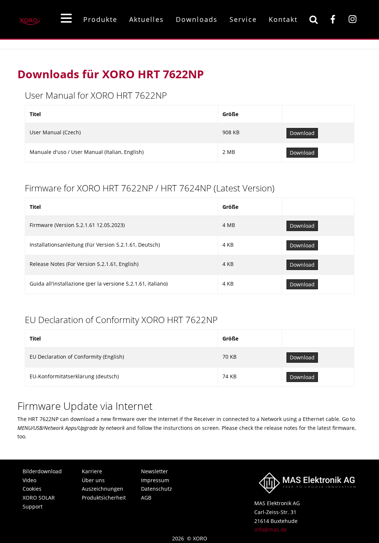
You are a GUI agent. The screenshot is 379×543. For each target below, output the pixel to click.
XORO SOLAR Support (39, 502)
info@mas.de (270, 529)
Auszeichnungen (102, 488)
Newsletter (154, 471)
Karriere (92, 471)
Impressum (155, 480)
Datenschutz (156, 488)
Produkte (100, 19)
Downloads (197, 19)
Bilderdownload (42, 471)
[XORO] (30, 19)
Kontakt (283, 19)
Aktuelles (146, 19)
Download (302, 132)
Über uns (93, 480)
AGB (146, 497)
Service (243, 19)
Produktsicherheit (103, 497)
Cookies (32, 488)
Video (29, 480)
